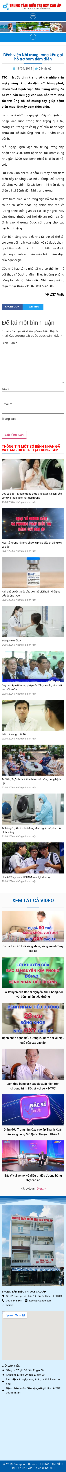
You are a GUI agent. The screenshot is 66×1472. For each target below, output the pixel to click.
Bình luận (9, 342)
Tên (5, 389)
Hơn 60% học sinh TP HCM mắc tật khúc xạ (26, 877)
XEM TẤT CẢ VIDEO (33, 900)
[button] (33, 16)
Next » (41, 1188)
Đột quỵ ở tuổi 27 (11, 640)
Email (7, 404)
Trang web (9, 418)
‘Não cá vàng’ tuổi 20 (14, 734)
